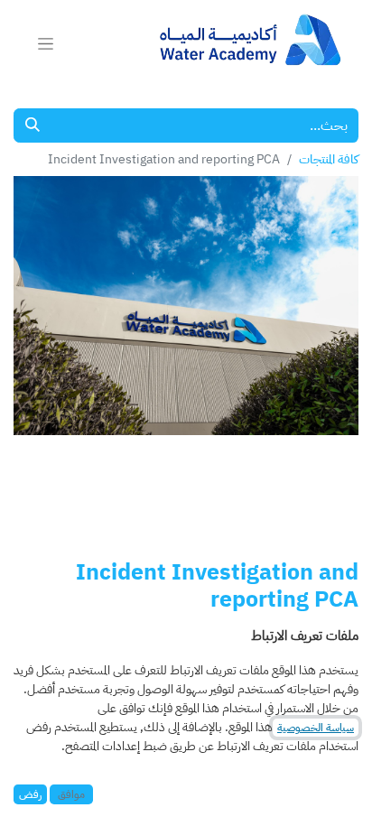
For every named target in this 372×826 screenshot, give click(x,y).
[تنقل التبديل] (45, 43)
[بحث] (32, 125)
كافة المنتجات (328, 159)
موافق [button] (71, 794)
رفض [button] (30, 794)
